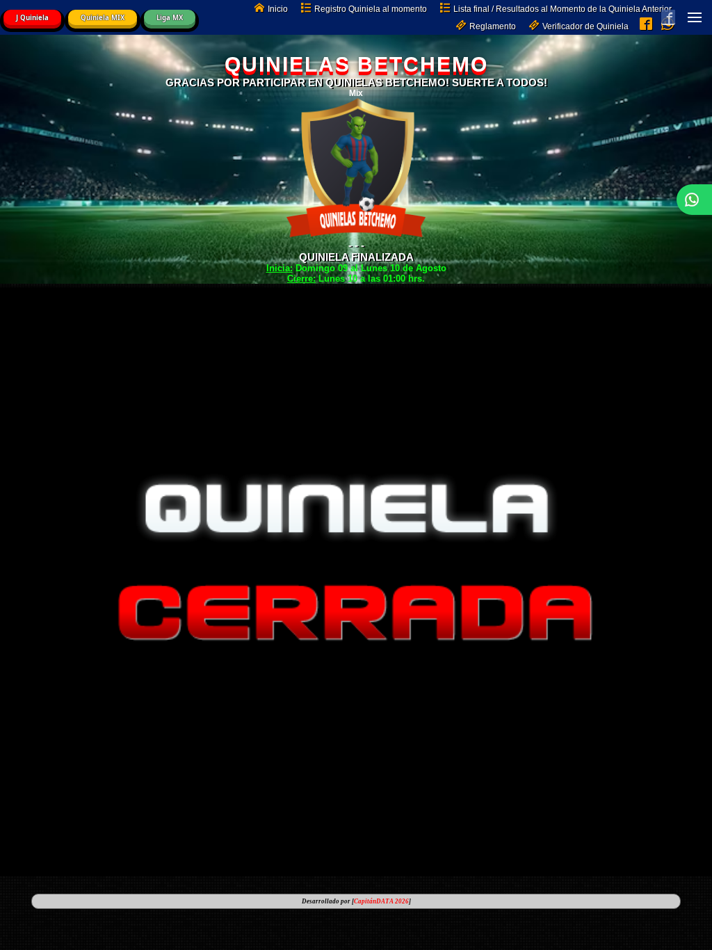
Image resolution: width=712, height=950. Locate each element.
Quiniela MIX (102, 17)
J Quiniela (32, 17)
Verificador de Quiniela (585, 26)
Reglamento (492, 26)
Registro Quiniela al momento (370, 9)
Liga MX (169, 17)
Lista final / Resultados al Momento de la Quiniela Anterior (562, 9)
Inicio (278, 9)
